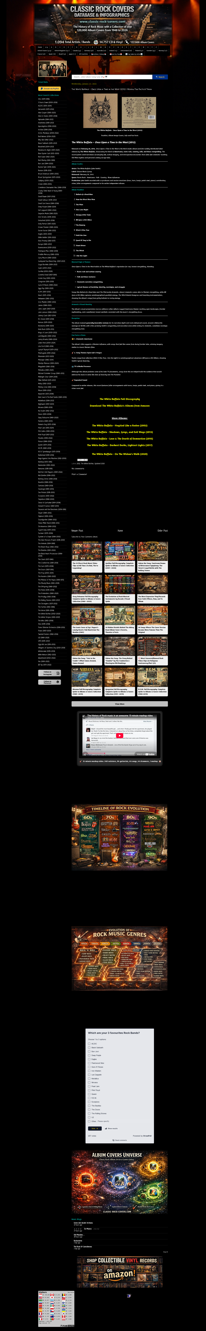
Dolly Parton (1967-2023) (47, 224)
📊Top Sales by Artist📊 (134, 54)
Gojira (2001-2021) (44, 268)
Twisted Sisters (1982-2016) (48, 634)
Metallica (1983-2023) (46, 370)
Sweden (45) (151, 51)
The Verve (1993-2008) (46, 610)
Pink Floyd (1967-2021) (46, 435)
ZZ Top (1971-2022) (44, 665)
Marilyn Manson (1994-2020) (48, 363)
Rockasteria (78, 1241)
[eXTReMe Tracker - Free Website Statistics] (129, 1298)
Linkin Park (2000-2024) (46, 343)
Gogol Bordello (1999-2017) (47, 265)
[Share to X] (82, 460)
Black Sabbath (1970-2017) (47, 143)
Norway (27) (163, 51)
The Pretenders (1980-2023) (48, 593)
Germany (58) (89, 51)
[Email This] (78, 460)
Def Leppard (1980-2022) (47, 210)
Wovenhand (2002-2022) (46, 658)
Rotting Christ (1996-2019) (47, 479)
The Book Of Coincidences (83, 1247)
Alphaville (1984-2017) (45, 120)
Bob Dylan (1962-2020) (46, 157)
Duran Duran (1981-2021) (47, 231)
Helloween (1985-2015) (46, 299)
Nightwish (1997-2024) (46, 404)
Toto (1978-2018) (44, 624)
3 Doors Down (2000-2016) (47, 103)
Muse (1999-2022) (44, 390)
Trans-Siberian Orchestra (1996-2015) (51, 627)
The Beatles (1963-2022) (47, 550)
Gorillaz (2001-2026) (45, 271)
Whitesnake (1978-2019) (46, 651)
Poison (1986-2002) (45, 441)
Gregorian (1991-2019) (46, 282)
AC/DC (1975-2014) (45, 106)
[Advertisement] (111, 65)
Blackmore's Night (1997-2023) (49, 150)
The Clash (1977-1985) (45, 559)
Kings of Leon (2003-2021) (47, 333)
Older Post (163, 530)
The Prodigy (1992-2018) (46, 597)
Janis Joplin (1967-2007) (46, 309)
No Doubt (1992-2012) (46, 411)
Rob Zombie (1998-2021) (46, 475)
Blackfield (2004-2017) (46, 147)
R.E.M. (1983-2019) (44, 448)
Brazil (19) (62, 54)
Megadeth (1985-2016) (46, 367)
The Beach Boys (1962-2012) (48, 547)
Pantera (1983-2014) (45, 421)
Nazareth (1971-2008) (46, 394)
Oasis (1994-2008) (44, 414)
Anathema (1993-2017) (46, 123)
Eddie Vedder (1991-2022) (47, 237)
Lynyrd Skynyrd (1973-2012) (48, 350)
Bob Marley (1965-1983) (46, 160)
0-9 (46, 47)
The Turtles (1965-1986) (46, 607)
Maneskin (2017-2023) (46, 356)
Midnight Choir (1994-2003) (47, 377)
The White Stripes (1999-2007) (49, 617)
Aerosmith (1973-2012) (46, 109)
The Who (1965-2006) (45, 621)
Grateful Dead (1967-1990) (47, 275)
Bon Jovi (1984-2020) (45, 164)
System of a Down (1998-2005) (49, 537)
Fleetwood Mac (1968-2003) (48, 251)
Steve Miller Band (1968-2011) (48, 523)
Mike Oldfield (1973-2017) (47, 380)
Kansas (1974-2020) (45, 322)
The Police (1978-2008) (46, 590)
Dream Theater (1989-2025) (48, 227)
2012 (78, 464)
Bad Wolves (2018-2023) (46, 137)
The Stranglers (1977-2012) (47, 604)
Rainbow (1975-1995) (45, 462)
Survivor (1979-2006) (45, 533)
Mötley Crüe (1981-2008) (47, 387)
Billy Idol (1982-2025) (45, 140)
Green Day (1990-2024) (46, 278)
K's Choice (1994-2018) (46, 319)
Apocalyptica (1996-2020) (47, 126)
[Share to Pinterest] (87, 460)
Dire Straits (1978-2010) (47, 217)
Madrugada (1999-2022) (46, 353)
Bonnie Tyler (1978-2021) (47, 167)
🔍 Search (160, 77)
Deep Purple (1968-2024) (47, 207)
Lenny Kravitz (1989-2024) (47, 339)
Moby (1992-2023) (44, 384)
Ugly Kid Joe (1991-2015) (46, 644)
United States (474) (44, 51)
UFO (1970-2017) (44, 641)
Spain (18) (52, 54)
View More (119, 704)
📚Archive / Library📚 (98, 54)
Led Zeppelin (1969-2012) (47, 336)
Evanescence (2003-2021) (47, 248)
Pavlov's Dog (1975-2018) (47, 424)
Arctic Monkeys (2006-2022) (48, 133)
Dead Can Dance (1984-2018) (48, 203)
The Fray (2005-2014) (46, 573)
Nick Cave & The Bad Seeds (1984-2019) (52, 397)
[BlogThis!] (80, 460)
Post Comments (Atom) (89, 537)
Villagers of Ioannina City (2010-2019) (51, 648)
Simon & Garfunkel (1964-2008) (49, 503)
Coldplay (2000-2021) (45, 181)
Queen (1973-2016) (44, 445)
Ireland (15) (113, 51)
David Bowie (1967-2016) (46, 197)
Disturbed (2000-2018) (46, 220)
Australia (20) (101, 51)
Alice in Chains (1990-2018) (47, 116)
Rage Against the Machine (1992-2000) (52, 458)
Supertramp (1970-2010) (46, 530)
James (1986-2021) (45, 305)
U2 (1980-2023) (43, 638)
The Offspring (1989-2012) (47, 587)
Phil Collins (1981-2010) (46, 431)
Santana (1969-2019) (45, 486)
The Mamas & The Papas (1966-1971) (51, 580)
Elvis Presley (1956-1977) (46, 241)
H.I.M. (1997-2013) (44, 292)
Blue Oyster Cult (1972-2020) (48, 154)
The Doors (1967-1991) (46, 570)
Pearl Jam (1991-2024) (46, 428)
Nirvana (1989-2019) (45, 407)
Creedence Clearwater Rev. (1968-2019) (52, 188)
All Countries (83, 54)
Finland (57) (139, 51)
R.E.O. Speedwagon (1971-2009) (49, 452)
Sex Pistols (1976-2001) (46, 492)
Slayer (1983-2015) (45, 513)
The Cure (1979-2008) (46, 566)
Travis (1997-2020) (44, 631)
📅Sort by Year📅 (116, 54)
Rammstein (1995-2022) (46, 465)
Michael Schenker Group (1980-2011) (51, 373)
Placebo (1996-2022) (45, 438)
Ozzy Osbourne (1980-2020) (48, 418)
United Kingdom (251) (62, 51)
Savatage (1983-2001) (46, 489)
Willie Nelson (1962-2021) (47, 655)
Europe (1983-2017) (45, 244)
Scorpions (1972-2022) (46, 496)
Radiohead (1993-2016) (46, 455)
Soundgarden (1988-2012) (47, 520)
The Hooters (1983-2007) (47, 576)
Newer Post (77, 530)
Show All (165, 1252)
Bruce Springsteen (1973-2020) (49, 177)
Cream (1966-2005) (45, 184)
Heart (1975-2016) (44, 295)
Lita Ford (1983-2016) (45, 346)
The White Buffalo (87, 464)
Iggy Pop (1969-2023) (45, 288)
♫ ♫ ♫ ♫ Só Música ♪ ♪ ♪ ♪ (87, 1229)
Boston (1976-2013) (44, 171)
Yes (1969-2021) (43, 661)
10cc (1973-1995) (44, 99)
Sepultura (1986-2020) (46, 499)
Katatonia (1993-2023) (46, 326)
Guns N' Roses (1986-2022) (48, 285)
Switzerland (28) (126, 51)
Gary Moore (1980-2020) (47, 258)
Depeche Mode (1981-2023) (48, 214)
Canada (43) (77, 51)
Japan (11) (72, 54)
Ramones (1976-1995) (45, 469)
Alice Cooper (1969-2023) (47, 113)
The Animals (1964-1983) (46, 544)
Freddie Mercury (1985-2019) (48, 254)
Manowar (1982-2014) (46, 360)
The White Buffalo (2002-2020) (49, 614)
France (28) (41, 54)
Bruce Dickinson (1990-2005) (48, 174)
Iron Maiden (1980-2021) (47, 302)
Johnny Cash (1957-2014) (47, 316)
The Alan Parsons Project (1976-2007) (51, 540)
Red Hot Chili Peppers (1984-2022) (50, 472)
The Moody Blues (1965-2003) (48, 583)
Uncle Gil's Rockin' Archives (83, 1223)
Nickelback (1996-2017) (46, 401)
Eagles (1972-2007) (45, 234)
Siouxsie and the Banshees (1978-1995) (52, 510)
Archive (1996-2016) (45, 130)
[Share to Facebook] (84, 460)
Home (40, 47)
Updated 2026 (100, 464)
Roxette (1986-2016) (45, 482)
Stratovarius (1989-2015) (47, 527)
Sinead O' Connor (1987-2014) (48, 506)
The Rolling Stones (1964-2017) (49, 600)
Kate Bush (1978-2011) (46, 329)
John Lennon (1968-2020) (47, 312)
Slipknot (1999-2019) (45, 516)
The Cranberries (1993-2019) (48, 563)
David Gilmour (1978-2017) (47, 200)
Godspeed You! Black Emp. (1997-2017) (51, 261)
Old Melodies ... (79, 1235)
